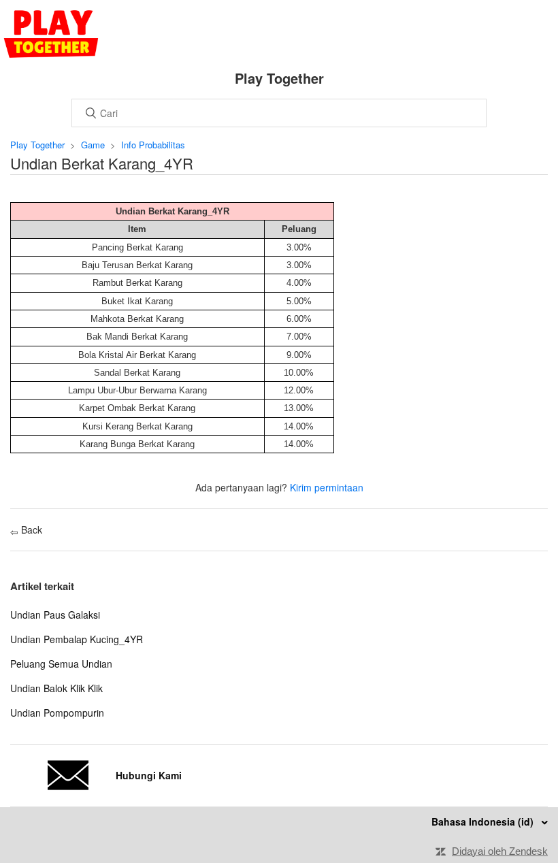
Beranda (51, 34)
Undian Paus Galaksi (55, 614)
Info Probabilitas (153, 144)
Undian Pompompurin (57, 712)
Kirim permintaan (326, 487)
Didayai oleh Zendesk (500, 851)
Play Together (37, 144)
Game (93, 144)
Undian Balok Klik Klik (56, 688)
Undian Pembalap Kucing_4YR (76, 639)
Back (30, 529)
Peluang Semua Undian (61, 663)
